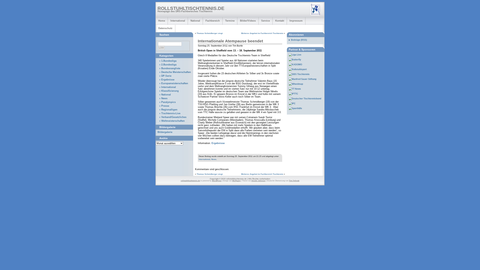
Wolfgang (236, 181)
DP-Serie (166, 76)
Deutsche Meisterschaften (176, 72)
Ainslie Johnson (258, 181)
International (177, 20)
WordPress (216, 181)
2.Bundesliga (168, 64)
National (195, 20)
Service (265, 20)
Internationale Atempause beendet (230, 41)
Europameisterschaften (174, 83)
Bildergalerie (165, 132)
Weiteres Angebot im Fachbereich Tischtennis (262, 33)
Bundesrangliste (170, 68)
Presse (165, 106)
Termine (230, 20)
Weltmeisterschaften (173, 121)
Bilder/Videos (248, 20)
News (213, 159)
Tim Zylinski (294, 181)
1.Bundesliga (168, 61)
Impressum (296, 20)
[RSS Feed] (317, 10)
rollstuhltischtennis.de (191, 8)
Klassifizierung (170, 91)
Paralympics (168, 102)
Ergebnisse (218, 143)
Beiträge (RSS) (299, 40)
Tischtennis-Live (170, 113)
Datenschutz (165, 28)
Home (161, 20)
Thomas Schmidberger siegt (210, 33)
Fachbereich (213, 20)
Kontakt (279, 20)
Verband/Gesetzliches (173, 117)
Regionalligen (169, 109)
